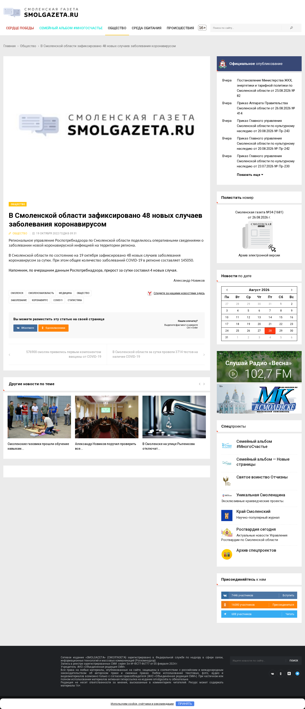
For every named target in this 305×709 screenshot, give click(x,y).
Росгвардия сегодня (256, 529)
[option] (39, 425)
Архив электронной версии (259, 255)
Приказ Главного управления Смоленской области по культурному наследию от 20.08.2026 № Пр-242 (266, 143)
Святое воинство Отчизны (262, 477)
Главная (9, 46)
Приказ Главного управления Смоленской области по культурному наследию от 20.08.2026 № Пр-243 (266, 126)
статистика (75, 300)
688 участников (263, 614)
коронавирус (40, 300)
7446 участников (263, 595)
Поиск (294, 660)
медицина (65, 293)
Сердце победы (20, 28)
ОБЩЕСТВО (117, 28)
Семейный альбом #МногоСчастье (70, 28)
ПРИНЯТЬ (185, 703)
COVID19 (58, 300)
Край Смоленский (253, 511)
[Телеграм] (297, 673)
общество (83, 293)
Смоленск (17, 293)
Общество (28, 46)
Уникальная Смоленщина (260, 495)
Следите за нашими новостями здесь (179, 293)
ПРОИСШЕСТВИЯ (180, 28)
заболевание (19, 300)
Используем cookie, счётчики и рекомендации (142, 703)
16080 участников (263, 604)
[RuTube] (289, 673)
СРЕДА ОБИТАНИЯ (146, 28)
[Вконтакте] (272, 673)
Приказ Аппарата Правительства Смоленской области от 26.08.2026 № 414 (266, 108)
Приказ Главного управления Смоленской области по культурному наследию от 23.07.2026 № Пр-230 (266, 161)
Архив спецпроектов (256, 550)
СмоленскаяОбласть (41, 293)
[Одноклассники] (281, 673)
